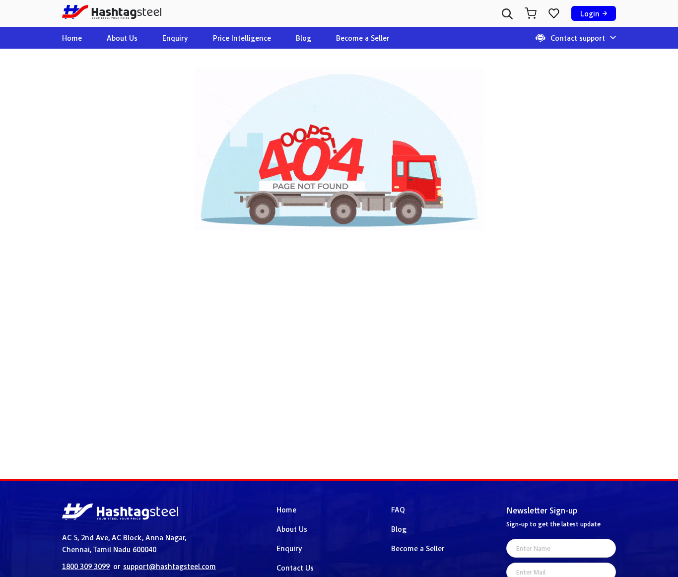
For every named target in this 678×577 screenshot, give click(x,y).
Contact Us (295, 568)
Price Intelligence (242, 38)
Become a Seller (362, 38)
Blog (303, 38)
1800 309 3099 (86, 566)
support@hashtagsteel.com (169, 566)
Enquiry (175, 38)
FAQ (398, 509)
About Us (122, 38)
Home (72, 38)
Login (590, 13)
